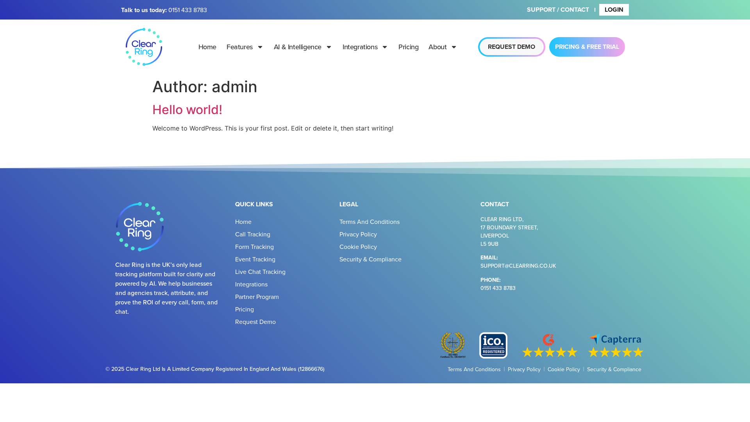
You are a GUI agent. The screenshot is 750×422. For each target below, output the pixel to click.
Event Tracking (255, 259)
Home (207, 47)
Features (240, 47)
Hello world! (187, 109)
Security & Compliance (370, 259)
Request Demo (255, 321)
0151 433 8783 (187, 9)
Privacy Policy (358, 234)
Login (614, 9)
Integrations (360, 47)
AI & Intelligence (297, 47)
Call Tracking (252, 234)
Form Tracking (254, 246)
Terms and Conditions (369, 221)
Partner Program (257, 296)
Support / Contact (558, 9)
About (437, 47)
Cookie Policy (358, 246)
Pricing (408, 47)
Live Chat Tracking (260, 271)
